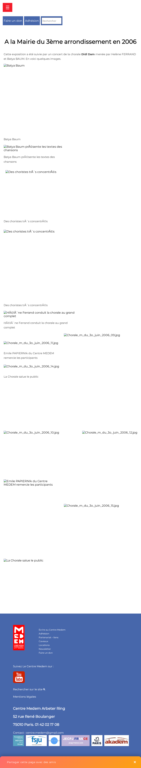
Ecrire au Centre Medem (52, 629)
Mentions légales (24, 696)
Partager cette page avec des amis (31, 762)
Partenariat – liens (48, 637)
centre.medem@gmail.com (45, 732)
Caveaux (43, 641)
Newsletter (45, 649)
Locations (44, 645)
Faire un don (13, 20)
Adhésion (32, 20)
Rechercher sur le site (28, 689)
